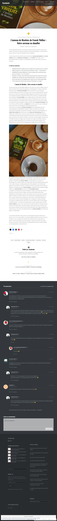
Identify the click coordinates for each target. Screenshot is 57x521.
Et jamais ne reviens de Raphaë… (17, 449)
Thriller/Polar (36, 37)
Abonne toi (10, 474)
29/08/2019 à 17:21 (14, 373)
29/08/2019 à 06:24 (13, 322)
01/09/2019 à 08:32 (14, 398)
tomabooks (27, 46)
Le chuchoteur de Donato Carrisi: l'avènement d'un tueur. (37, 484)
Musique (52, 1)
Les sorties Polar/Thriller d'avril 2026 (37, 460)
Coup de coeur (40, 1)
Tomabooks (6, 3)
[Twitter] (9, 440)
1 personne (15, 301)
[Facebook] (8, 440)
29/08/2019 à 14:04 (13, 360)
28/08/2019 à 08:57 (13, 293)
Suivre (10, 486)
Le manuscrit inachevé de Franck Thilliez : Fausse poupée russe (38, 475)
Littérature (25, 1)
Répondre (52, 292)
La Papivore (12, 359)
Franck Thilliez (17, 240)
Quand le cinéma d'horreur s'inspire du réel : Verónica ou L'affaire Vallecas (39, 480)
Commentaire (49, 428)
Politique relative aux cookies (32, 519)
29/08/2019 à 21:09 (12, 386)
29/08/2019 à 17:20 (14, 335)
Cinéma (32, 1)
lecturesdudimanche (15, 321)
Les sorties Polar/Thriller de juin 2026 (37, 457)
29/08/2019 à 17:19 (14, 308)
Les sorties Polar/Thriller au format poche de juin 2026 (39, 453)
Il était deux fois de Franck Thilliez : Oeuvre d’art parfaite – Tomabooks (26, 410)
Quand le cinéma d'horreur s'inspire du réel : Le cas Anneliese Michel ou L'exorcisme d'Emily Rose (39, 465)
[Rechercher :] (17, 469)
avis (12, 240)
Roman (43, 240)
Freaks (23, 240)
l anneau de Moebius (30, 240)
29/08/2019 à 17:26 (17, 348)
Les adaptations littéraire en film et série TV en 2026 (39, 489)
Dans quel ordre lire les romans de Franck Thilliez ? (38, 449)
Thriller (28, 242)
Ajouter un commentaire (47, 286)
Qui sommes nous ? (50, 4)
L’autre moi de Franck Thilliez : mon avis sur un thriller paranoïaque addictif (38, 470)
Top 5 (46, 1)
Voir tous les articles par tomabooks (29, 257)
